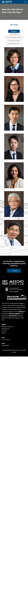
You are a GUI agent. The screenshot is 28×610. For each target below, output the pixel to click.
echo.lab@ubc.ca (6, 339)
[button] (25, 2)
